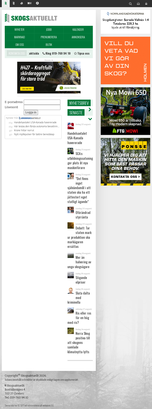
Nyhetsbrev (79, 103)
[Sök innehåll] (130, 4)
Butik (49, 44)
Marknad (19, 37)
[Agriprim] (37, 3)
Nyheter (19, 29)
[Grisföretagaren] (22, 3)
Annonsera (78, 37)
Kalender (78, 29)
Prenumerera (49, 37)
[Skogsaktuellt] (6, 3)
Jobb (49, 29)
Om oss (19, 44)
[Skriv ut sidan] (138, 4)
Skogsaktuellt (31, 18)
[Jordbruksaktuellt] (14, 3)
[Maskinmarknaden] (29, 3)
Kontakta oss (17, 53)
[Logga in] (146, 4)
